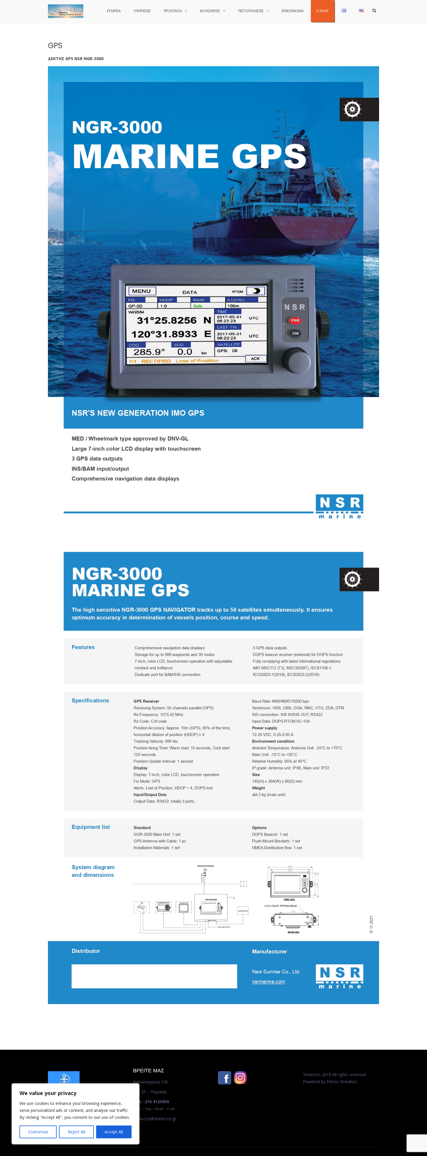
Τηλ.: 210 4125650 (151, 1101)
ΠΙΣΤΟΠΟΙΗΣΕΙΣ (251, 10)
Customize (38, 1132)
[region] (75, 1113)
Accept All (114, 1132)
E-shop (323, 10)
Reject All (76, 1132)
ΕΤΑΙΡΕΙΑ (114, 10)
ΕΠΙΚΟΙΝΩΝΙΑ (293, 10)
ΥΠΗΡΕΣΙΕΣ (142, 10)
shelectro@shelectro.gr (154, 1118)
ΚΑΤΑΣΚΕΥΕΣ (210, 10)
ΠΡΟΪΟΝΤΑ (173, 10)
